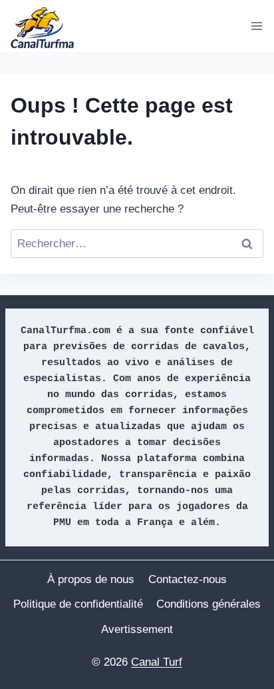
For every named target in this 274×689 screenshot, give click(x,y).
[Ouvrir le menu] (256, 25)
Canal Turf (156, 662)
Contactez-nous (187, 579)
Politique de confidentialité (78, 604)
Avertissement (137, 629)
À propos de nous (90, 579)
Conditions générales (208, 604)
